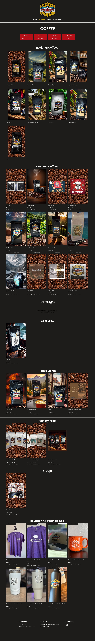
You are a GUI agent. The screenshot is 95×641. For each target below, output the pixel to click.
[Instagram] (66, 625)
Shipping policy (16, 209)
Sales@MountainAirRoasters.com (50, 624)
